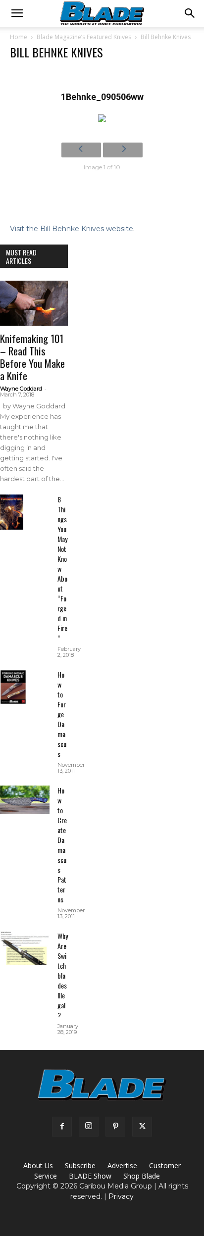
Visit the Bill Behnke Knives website (71, 228)
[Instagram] (89, 1127)
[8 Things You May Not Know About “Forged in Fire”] (11, 512)
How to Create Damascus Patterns (62, 844)
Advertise (122, 1165)
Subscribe (80, 1165)
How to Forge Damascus (61, 714)
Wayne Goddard (21, 388)
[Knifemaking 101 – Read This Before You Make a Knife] (34, 303)
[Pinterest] (115, 1127)
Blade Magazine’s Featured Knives (84, 37)
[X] (142, 1127)
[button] (17, 13)
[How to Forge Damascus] (13, 687)
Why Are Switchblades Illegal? (62, 975)
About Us (38, 1165)
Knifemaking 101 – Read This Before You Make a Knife (32, 357)
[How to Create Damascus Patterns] (25, 799)
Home (18, 37)
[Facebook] (62, 1127)
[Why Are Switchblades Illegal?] (25, 948)
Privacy (121, 1196)
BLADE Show (90, 1176)
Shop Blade (141, 1176)
